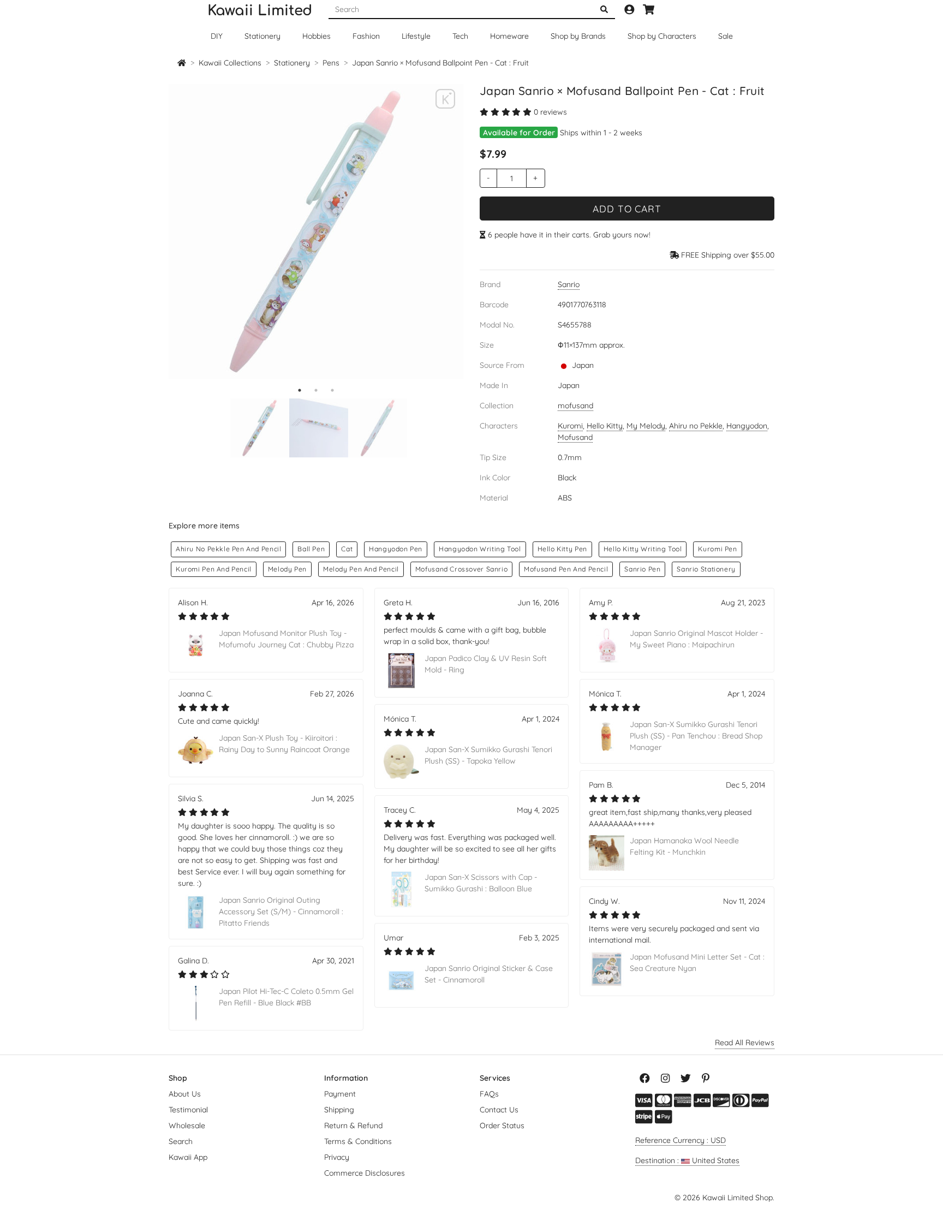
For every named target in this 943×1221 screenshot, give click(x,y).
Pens (331, 63)
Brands (578, 36)
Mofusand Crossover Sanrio (461, 569)
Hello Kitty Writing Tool (643, 549)
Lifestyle (416, 36)
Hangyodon (746, 426)
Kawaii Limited (259, 11)
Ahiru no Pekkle (696, 426)
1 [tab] (299, 390)
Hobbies (316, 36)
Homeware (509, 36)
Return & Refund (353, 1125)
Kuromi (570, 426)
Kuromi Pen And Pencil (214, 569)
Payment (340, 1094)
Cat (347, 549)
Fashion (366, 36)
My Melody (645, 426)
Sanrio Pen (642, 569)
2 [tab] (316, 390)
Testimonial (188, 1110)
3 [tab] (332, 390)
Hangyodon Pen (395, 549)
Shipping (339, 1110)
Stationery (262, 36)
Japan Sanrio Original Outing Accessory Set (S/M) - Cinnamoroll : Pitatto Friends (281, 911)
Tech (460, 36)
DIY (217, 36)
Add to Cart (627, 208)
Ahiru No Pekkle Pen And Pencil (228, 549)
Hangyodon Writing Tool (480, 549)
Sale (725, 36)
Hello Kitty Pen (562, 549)
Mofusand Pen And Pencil (566, 569)
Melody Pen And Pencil (361, 569)
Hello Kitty (605, 426)
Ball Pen (311, 549)
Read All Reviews (744, 1042)
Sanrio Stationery (706, 569)
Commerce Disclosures (364, 1173)
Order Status (502, 1125)
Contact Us (499, 1110)
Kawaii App (188, 1157)
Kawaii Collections (230, 63)
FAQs (489, 1094)
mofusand (575, 405)
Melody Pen (287, 569)
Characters (662, 36)
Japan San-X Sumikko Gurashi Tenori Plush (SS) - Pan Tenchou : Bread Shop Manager (696, 735)
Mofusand (575, 437)
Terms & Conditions (358, 1141)
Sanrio (569, 284)
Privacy (336, 1157)
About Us (185, 1094)
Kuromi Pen (717, 549)
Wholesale (187, 1125)
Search (181, 1141)
